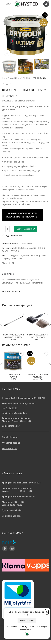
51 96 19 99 (11, 408)
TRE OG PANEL (39, 78)
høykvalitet (25, 255)
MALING (13, 78)
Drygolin (14, 255)
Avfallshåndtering (11, 442)
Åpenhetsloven (10, 437)
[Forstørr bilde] (7, 53)
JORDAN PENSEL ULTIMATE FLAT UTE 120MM (37, 336)
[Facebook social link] (9, 263)
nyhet (14, 258)
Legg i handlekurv (26, 229)
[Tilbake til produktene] (7, 84)
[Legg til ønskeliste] (21, 313)
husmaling (35, 255)
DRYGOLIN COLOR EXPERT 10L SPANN (37, 375)
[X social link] (13, 263)
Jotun (44, 255)
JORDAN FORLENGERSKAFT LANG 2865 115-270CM (13, 336)
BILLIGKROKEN (20, 248)
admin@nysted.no (17, 413)
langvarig (6, 258)
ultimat (21, 258)
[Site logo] (26, 4)
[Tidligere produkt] (3, 84)
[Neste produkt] (10, 84)
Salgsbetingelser (10, 425)
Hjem (4, 78)
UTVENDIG (25, 78)
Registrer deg (27, 620)
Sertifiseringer (9, 448)
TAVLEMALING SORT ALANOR (13, 375)
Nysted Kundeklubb (12, 510)
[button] (4, 34)
